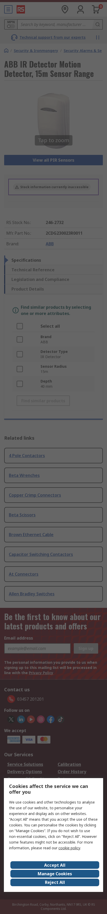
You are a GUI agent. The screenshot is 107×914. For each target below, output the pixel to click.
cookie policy (69, 847)
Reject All (55, 882)
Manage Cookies (55, 874)
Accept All (54, 865)
